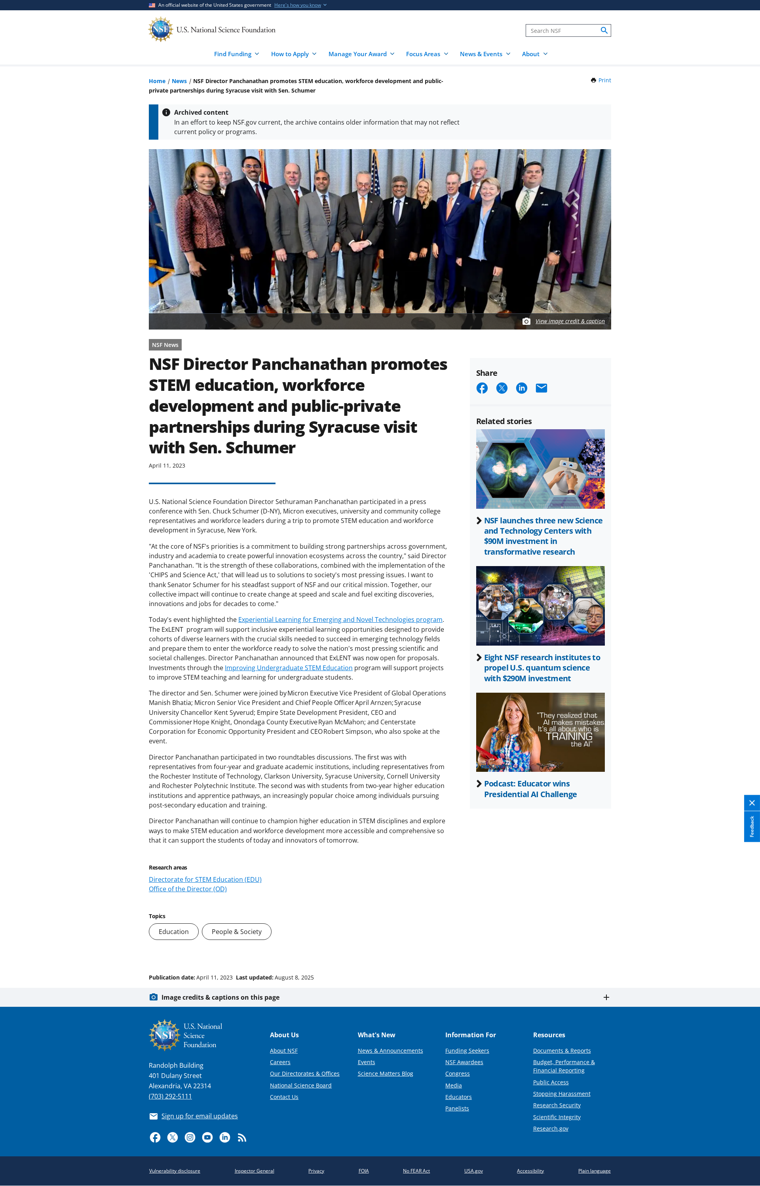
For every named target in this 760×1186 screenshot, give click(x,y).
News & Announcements (390, 1050)
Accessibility (530, 1170)
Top (743, 947)
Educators (458, 1097)
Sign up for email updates (200, 1116)
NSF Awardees (464, 1062)
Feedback (752, 826)
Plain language (594, 1170)
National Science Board (301, 1085)
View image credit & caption (570, 321)
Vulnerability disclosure (174, 1170)
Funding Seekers (467, 1050)
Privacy (316, 1170)
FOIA (364, 1170)
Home (157, 81)
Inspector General (254, 1170)
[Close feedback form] (752, 803)
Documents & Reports (562, 1050)
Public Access (551, 1082)
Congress (457, 1073)
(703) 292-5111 (170, 1096)
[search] (604, 30)
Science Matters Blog (385, 1073)
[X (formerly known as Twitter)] (172, 1137)
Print (604, 80)
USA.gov (473, 1170)
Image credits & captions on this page (220, 997)
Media (453, 1085)
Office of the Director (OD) (188, 889)
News (179, 81)
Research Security (557, 1105)
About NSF (284, 1050)
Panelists (457, 1108)
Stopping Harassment (562, 1093)
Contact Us (284, 1097)
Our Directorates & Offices (305, 1073)
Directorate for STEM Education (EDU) (205, 879)
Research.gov (550, 1128)
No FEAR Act (416, 1170)
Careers (280, 1062)
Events (366, 1062)
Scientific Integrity (557, 1117)
